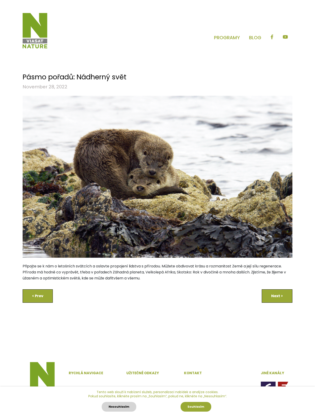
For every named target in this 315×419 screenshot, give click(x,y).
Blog (255, 37)
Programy (227, 37)
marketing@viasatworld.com (210, 381)
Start (73, 381)
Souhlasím (195, 407)
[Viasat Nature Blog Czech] (35, 30)
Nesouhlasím (119, 407)
